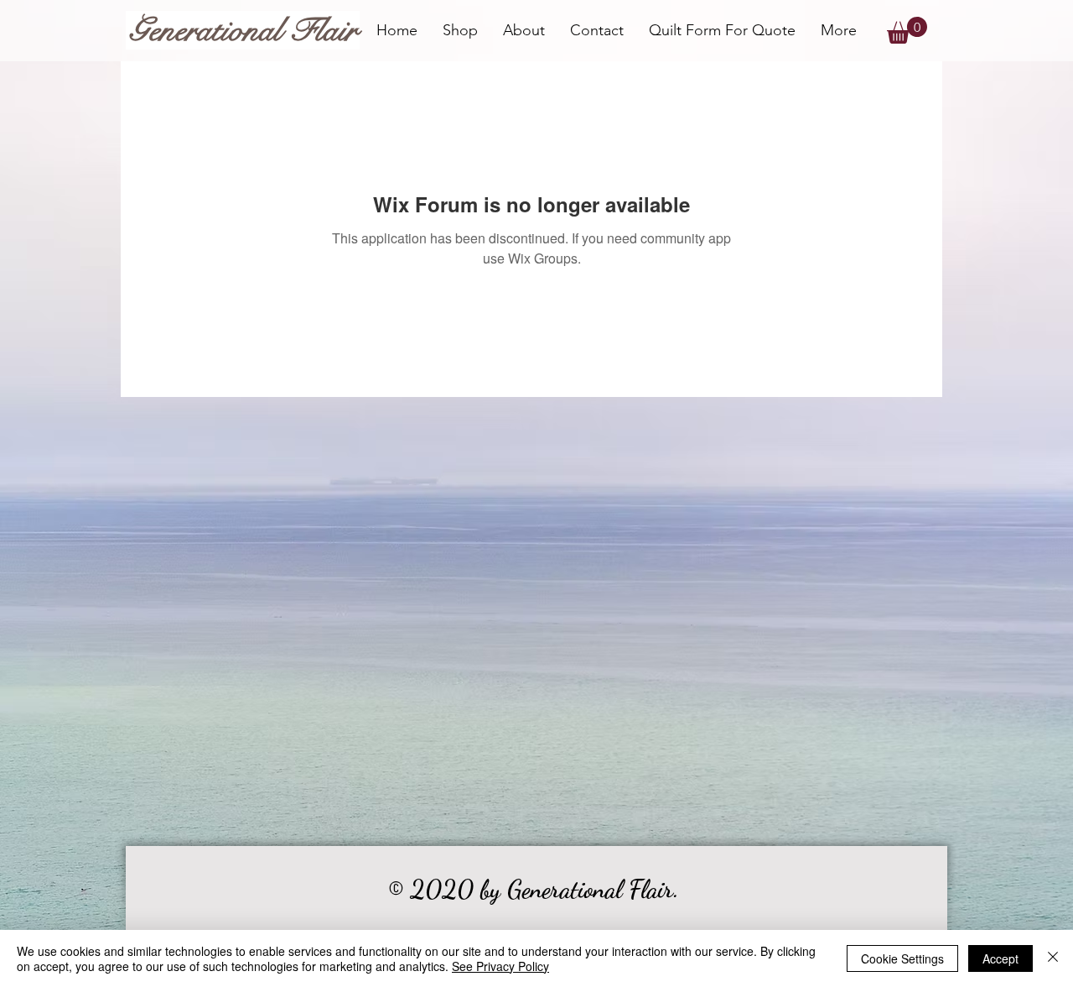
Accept (1000, 958)
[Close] (1053, 958)
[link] (907, 30)
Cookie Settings (902, 958)
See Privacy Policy (500, 966)
